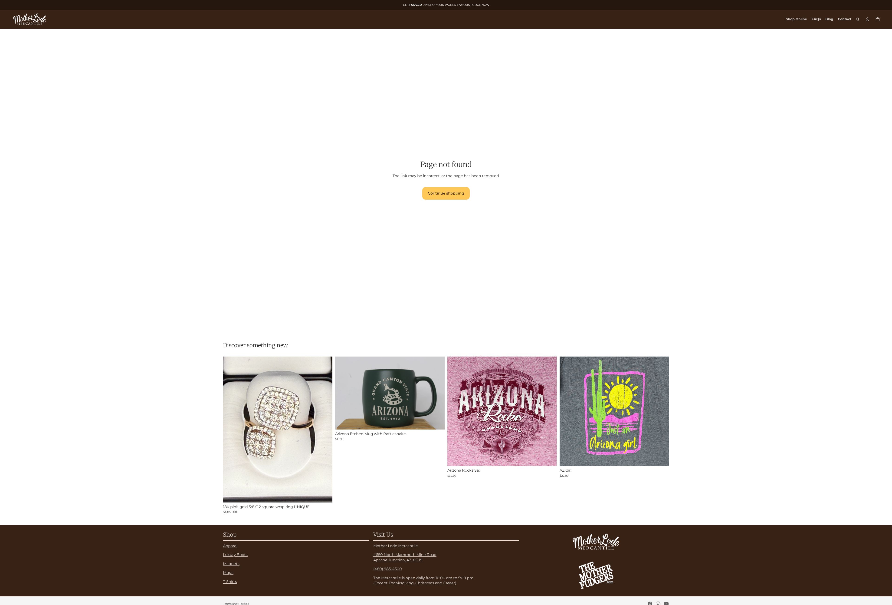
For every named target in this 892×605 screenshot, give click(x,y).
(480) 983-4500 (387, 569)
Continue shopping (446, 193)
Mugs (228, 572)
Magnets (231, 563)
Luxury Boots (235, 554)
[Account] (867, 19)
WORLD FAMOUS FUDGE (463, 5)
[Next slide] (438, 393)
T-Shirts (230, 581)
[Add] (325, 495)
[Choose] (549, 459)
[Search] (858, 19)
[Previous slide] (342, 393)
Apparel (230, 546)
